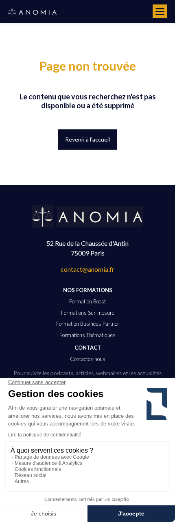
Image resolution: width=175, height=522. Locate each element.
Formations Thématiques (87, 335)
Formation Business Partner (87, 323)
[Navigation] (160, 11)
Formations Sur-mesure (87, 312)
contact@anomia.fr (87, 269)
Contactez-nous (87, 359)
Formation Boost (87, 301)
